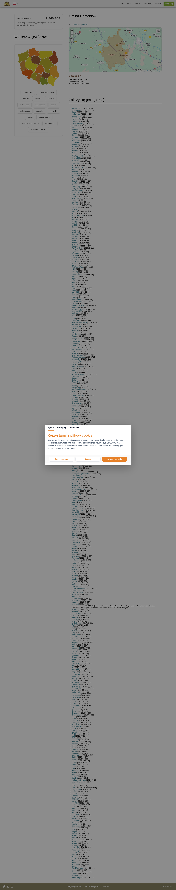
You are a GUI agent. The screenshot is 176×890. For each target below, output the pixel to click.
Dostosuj (88, 459)
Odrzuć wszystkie (61, 459)
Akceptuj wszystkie (115, 459)
